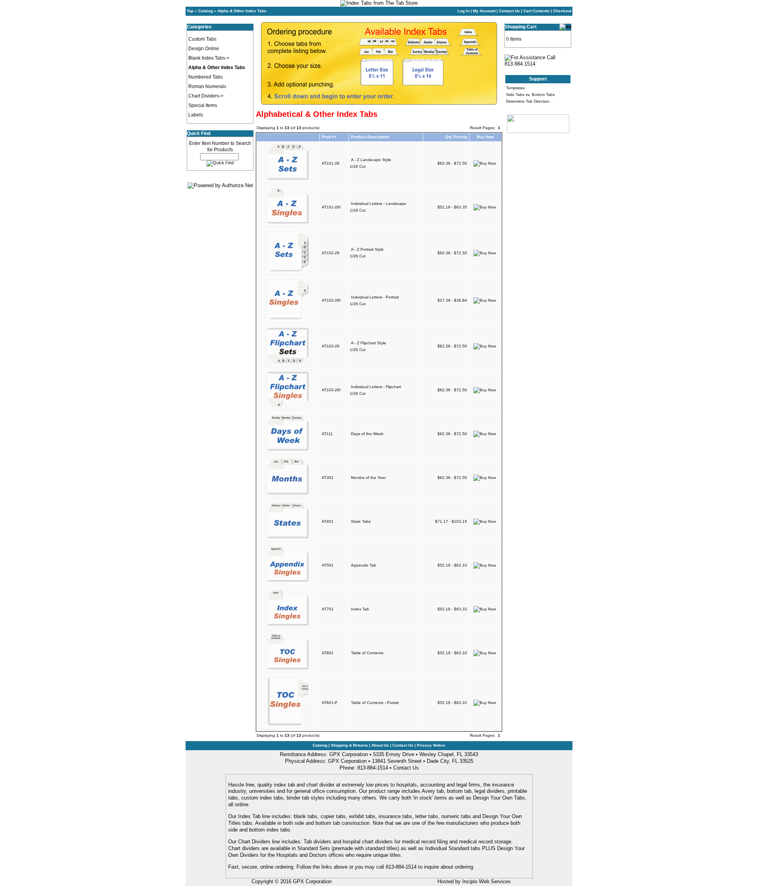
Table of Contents (367, 653)
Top (190, 11)
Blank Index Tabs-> (208, 58)
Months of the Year (368, 477)
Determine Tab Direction (528, 101)
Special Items (202, 105)
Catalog (205, 11)
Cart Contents (536, 11)
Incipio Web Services (486, 881)
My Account (484, 11)
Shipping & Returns (349, 745)
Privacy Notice (431, 745)
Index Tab (360, 609)
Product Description (370, 137)
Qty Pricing (456, 137)
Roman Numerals (207, 86)
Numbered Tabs (205, 77)
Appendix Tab (363, 565)
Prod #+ (329, 137)
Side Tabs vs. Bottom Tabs (530, 94)
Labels (195, 115)
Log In (463, 11)
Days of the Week (367, 434)
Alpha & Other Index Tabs (242, 11)
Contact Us (509, 11)
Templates (515, 88)
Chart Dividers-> (205, 96)
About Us (380, 745)
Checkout (562, 11)
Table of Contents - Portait (375, 702)
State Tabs (361, 521)
